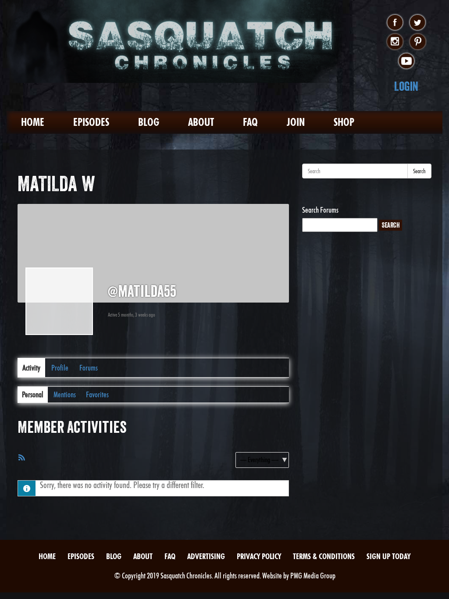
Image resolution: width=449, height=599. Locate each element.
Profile (59, 367)
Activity (31, 367)
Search (419, 171)
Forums (88, 367)
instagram (394, 42)
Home (32, 122)
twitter (417, 22)
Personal (32, 394)
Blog (148, 122)
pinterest (417, 42)
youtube (406, 61)
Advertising (206, 556)
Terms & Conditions (324, 556)
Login (406, 86)
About (201, 122)
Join (296, 122)
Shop (344, 122)
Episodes (91, 122)
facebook (394, 22)
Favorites (97, 394)
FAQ (250, 122)
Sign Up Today (388, 556)
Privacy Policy (259, 556)
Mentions (64, 394)
